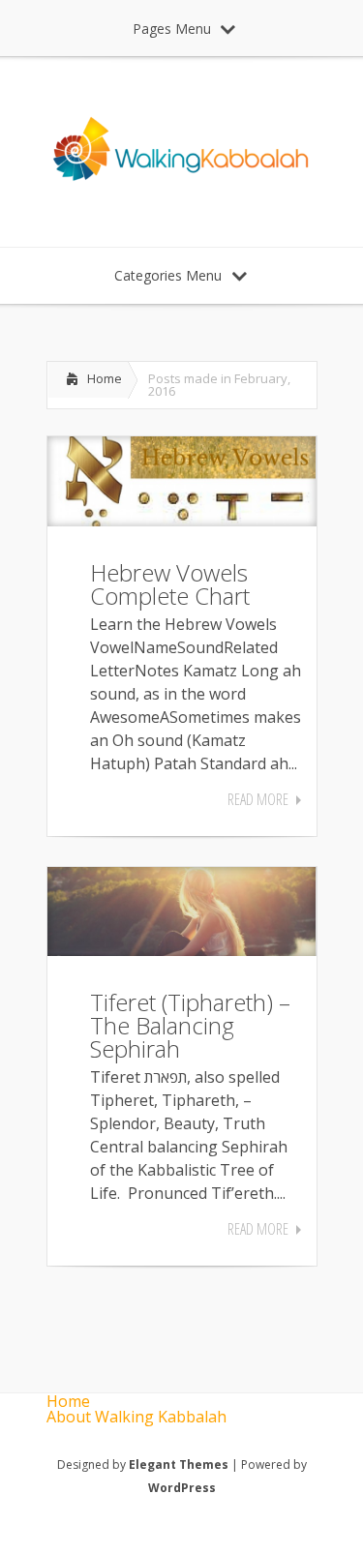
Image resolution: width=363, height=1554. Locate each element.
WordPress (182, 1487)
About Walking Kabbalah (136, 1416)
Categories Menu (168, 275)
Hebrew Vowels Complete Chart (170, 584)
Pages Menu (172, 28)
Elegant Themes (178, 1464)
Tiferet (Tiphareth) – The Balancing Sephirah (190, 1025)
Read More (257, 799)
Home (104, 378)
